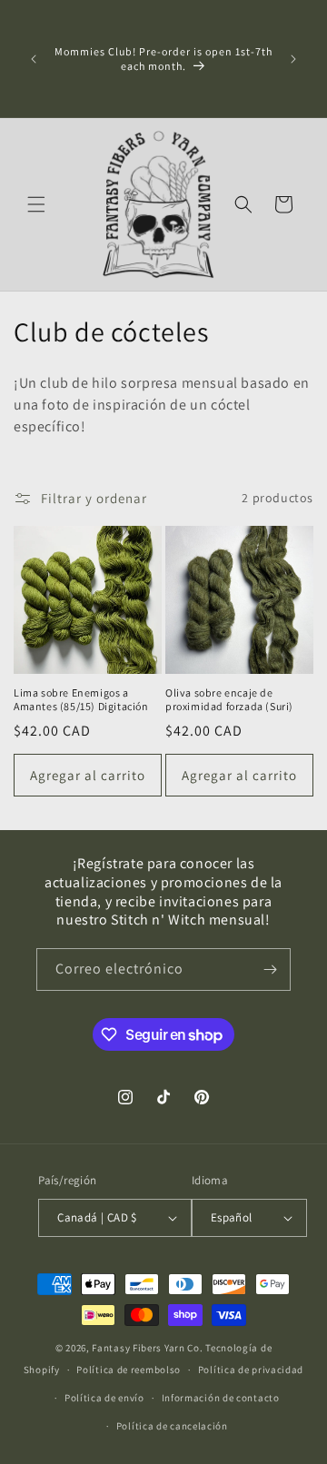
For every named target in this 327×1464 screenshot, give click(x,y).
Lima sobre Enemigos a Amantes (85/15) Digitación (81, 700)
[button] (36, 204)
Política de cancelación (172, 1425)
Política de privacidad (250, 1369)
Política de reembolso (128, 1369)
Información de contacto (221, 1397)
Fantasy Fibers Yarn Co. (147, 1347)
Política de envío (104, 1397)
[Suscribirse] (270, 969)
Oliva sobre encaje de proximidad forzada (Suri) (229, 700)
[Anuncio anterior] (34, 59)
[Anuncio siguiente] (293, 59)
